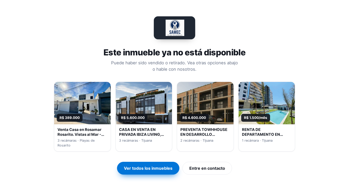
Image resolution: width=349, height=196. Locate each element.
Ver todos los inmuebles (148, 168)
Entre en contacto (207, 168)
